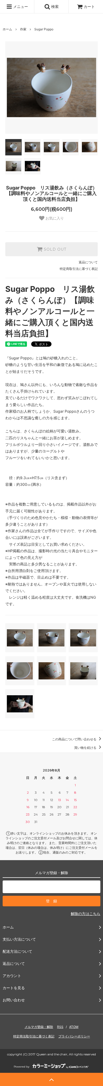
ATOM (73, 1027)
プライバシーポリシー (74, 1036)
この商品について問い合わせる (74, 739)
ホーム (7, 29)
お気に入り (54, 218)
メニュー (20, 6)
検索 (54, 6)
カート (89, 6)
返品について (88, 262)
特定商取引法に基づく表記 (79, 269)
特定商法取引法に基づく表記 (33, 1036)
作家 (23, 29)
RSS (60, 1027)
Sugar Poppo (43, 29)
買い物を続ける (85, 748)
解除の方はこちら (85, 913)
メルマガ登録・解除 (39, 1027)
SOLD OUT (54, 249)
